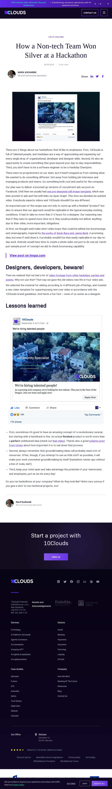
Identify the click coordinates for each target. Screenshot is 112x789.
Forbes (14, 681)
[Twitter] (65, 582)
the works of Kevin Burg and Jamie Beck (65, 233)
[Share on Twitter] (97, 76)
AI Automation (17, 644)
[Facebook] (71, 582)
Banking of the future (67, 681)
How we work (64, 676)
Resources (62, 686)
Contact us (90, 12)
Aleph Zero (15, 706)
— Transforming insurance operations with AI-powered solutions (51, 3)
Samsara (15, 676)
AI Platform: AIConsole (21, 635)
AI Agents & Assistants (21, 654)
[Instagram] (78, 582)
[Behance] (84, 582)
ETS (12, 686)
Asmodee (15, 691)
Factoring (62, 649)
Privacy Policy (18, 785)
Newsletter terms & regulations (49, 757)
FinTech (61, 659)
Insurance (62, 644)
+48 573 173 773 (18, 610)
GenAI (60, 630)
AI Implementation (19, 659)
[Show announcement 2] (100, 3)
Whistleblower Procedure (44, 761)
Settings (71, 783)
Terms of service (24, 757)
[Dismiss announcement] (108, 3)
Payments (62, 640)
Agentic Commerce (19, 640)
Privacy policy (74, 757)
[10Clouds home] (15, 12)
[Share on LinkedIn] (91, 76)
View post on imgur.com (27, 255)
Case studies (17, 669)
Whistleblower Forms (69, 761)
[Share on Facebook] (102, 76)
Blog (60, 691)
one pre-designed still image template (69, 191)
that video (58, 441)
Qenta (13, 696)
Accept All (99, 783)
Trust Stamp (16, 701)
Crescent (15, 716)
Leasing (61, 654)
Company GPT (17, 649)
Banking (61, 635)
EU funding (90, 757)
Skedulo (14, 711)
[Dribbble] (91, 582)
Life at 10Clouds (56, 37)
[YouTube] (98, 582)
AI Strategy (16, 630)
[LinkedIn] (58, 582)
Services (15, 622)
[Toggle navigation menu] (104, 12)
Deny (84, 783)
